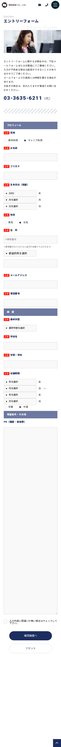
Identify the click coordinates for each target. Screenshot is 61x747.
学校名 (11, 337)
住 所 (11, 230)
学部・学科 (13, 355)
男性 (10, 222)
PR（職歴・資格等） (15, 422)
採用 (10, 133)
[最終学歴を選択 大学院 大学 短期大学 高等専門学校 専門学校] (20, 328)
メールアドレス (16, 275)
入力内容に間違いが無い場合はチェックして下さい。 (33, 622)
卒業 (10, 407)
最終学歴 (12, 319)
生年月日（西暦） (17, 185)
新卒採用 (13, 140)
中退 (25, 407)
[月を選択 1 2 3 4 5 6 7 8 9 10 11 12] (20, 200)
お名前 (11, 148)
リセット (30, 648)
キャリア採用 (35, 140)
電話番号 (12, 294)
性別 (10, 215)
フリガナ (12, 166)
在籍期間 (12, 373)
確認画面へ (30, 635)
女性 (25, 222)
